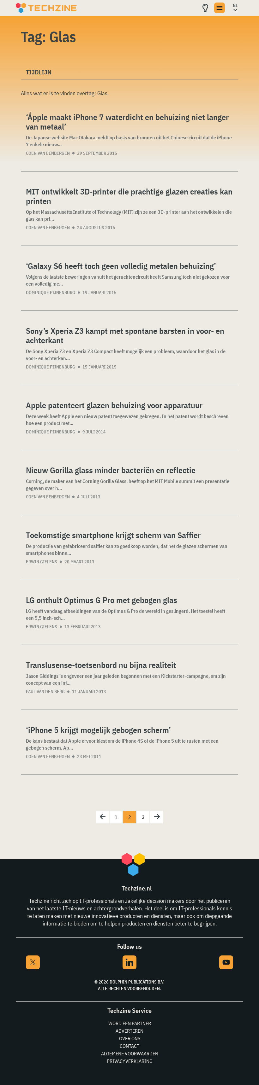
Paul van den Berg (45, 691)
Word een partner (129, 1023)
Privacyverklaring (130, 1061)
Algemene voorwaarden (129, 1053)
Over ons (129, 1038)
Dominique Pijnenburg (50, 292)
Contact (129, 1046)
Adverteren (129, 1031)
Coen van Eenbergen (48, 153)
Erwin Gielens (41, 562)
